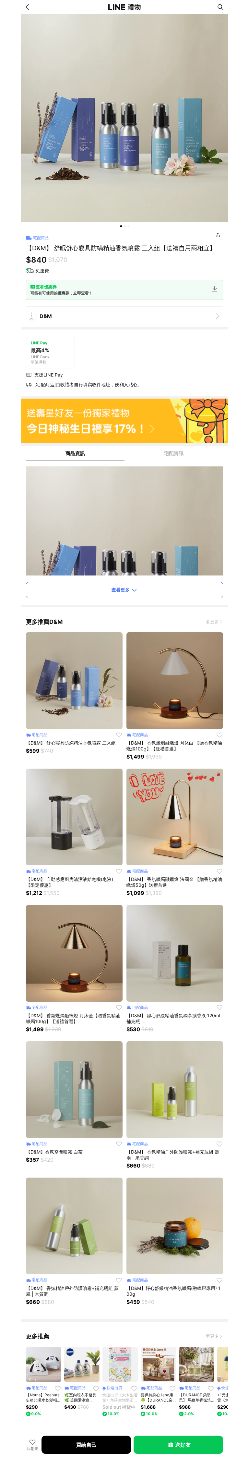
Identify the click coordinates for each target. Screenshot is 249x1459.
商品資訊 (75, 453)
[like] (119, 734)
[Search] (220, 7)
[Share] (218, 235)
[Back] (28, 7)
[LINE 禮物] (124, 7)
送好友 (182, 1444)
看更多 (212, 621)
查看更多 (121, 589)
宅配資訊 (174, 453)
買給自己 (86, 1444)
